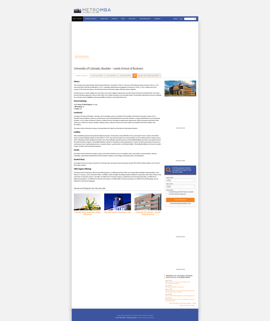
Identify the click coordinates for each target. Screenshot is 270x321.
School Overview (81, 76)
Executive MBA (125, 76)
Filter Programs (180, 200)
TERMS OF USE (120, 315)
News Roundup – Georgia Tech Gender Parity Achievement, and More (177, 282)
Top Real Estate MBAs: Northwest (174, 287)
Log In (181, 19)
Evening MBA (111, 76)
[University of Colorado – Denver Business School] (147, 201)
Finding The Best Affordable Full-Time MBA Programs (180, 295)
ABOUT (135, 315)
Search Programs (82, 57)
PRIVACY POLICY (129, 315)
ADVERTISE (150, 315)
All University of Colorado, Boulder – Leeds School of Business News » (182, 304)
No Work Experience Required (177, 194)
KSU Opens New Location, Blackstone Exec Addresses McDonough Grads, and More (180, 291)
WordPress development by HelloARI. (146, 317)
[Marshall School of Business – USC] (117, 201)
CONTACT (144, 315)
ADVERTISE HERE (180, 128)
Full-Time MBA (97, 76)
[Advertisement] (135, 39)
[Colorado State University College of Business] (87, 201)
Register (175, 19)
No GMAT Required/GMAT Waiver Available (181, 192)
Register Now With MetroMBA (148, 76)
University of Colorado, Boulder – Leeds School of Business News (180, 276)
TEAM (139, 315)
